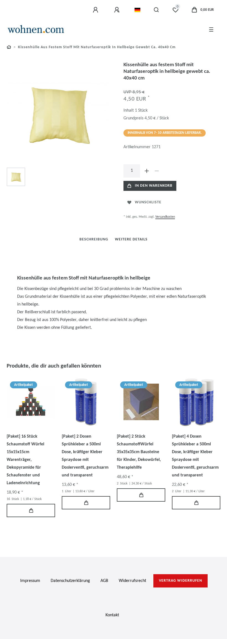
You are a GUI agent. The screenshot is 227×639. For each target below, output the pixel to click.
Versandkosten (165, 217)
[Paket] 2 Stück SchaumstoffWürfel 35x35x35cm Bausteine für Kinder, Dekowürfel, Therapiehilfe (139, 452)
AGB (104, 581)
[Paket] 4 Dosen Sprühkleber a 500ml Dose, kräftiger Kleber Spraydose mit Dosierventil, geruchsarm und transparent (195, 456)
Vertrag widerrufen (180, 581)
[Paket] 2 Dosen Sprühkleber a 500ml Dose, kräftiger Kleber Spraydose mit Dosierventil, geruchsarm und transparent (85, 456)
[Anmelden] (96, 10)
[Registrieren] (117, 10)
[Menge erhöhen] (147, 171)
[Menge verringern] (157, 171)
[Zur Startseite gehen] (9, 48)
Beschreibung (93, 239)
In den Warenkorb (153, 186)
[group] (31, 402)
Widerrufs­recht (132, 581)
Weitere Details (131, 239)
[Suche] (156, 10)
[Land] (137, 10)
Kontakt (112, 615)
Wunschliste (148, 202)
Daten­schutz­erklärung (70, 581)
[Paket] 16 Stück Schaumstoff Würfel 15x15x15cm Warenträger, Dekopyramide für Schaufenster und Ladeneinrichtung (25, 459)
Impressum (30, 581)
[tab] (94, 239)
